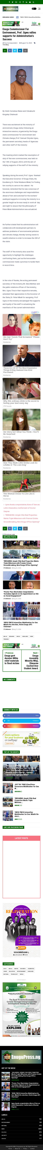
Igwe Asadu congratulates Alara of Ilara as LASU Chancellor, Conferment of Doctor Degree (22, 507)
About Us (17, 1148)
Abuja (5, 636)
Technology (14, 974)
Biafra (16, 968)
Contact (32, 1148)
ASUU (4, 968)
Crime (5, 971)
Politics (4, 1132)
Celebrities (31, 968)
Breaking (11, 636)
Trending (6, 45)
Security (4, 1135)
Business (23, 968)
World (22, 974)
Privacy (25, 1148)
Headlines (25, 636)
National (6, 974)
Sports (4, 1138)
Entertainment (21, 971)
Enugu (18, 636)
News (31, 636)
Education (12, 971)
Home (10, 1148)
